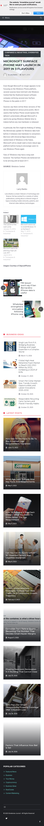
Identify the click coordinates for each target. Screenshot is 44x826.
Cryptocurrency (11, 782)
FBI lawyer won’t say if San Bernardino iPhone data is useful (28, 288)
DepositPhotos (25, 266)
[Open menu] (4, 807)
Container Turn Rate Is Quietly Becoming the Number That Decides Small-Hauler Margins (21, 631)
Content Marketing (12, 793)
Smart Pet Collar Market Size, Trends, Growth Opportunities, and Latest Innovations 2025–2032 (30, 385)
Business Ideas (11, 786)
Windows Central (18, 166)
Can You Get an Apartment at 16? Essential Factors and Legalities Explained (20, 555)
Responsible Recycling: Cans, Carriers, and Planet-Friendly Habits (29, 401)
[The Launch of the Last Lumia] (11, 219)
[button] (41, 18)
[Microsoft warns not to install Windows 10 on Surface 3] (28, 219)
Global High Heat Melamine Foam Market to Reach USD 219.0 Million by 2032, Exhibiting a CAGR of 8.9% (29, 366)
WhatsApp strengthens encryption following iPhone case (17, 309)
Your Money (10, 779)
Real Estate (10, 790)
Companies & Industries (16, 52)
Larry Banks (13, 75)
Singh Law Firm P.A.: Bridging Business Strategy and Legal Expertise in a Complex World (29, 347)
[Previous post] (3, 288)
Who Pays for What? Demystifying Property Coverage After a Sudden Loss (22, 707)
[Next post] (41, 309)
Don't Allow (25, 13)
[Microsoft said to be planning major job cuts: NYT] (11, 243)
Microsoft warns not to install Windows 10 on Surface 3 (28, 227)
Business (9, 775)
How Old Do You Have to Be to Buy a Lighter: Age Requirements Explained (21, 441)
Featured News (11, 772)
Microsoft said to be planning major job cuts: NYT (10, 250)
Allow (38, 13)
